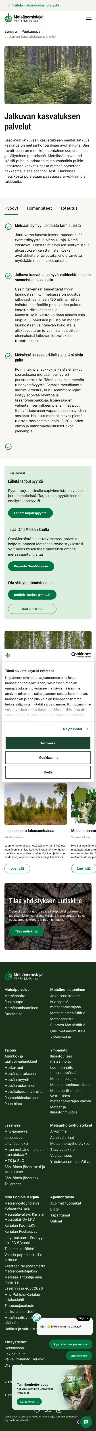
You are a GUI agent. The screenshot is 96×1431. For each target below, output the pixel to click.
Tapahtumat (60, 1215)
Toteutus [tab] (69, 208)
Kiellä (48, 772)
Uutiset (56, 1221)
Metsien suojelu (63, 1078)
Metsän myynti (16, 1079)
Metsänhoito (14, 996)
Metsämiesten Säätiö (68, 1013)
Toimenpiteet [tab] (39, 208)
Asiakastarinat (62, 1137)
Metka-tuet (13, 1067)
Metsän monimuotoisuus (70, 1084)
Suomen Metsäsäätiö (68, 1025)
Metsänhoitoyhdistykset (70, 1143)
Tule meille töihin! (19, 1248)
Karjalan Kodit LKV (19, 1225)
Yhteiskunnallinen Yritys (70, 1161)
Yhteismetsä (60, 1037)
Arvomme (58, 1131)
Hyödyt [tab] (11, 208)
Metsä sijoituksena (20, 1073)
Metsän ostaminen (19, 1085)
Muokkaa (45, 757)
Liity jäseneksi (16, 1143)
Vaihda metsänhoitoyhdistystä (35, 5)
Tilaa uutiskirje (62, 1149)
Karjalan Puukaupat (20, 1231)
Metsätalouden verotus (23, 1091)
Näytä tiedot (72, 729)
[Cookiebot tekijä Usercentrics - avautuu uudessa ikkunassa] (71, 655)
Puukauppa (13, 1002)
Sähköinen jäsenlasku (22, 1178)
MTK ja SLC (14, 1160)
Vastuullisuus (61, 1155)
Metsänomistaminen (21, 1008)
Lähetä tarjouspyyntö (30, 513)
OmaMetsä (13, 1014)
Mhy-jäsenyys (16, 1131)
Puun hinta (13, 1103)
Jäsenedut (13, 1137)
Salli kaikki (48, 743)
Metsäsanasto (62, 1019)
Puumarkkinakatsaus (21, 1097)
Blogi (54, 1209)
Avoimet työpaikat (65, 1203)
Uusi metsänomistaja (67, 1031)
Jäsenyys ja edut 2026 (23, 1288)
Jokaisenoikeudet (65, 996)
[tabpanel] (48, 336)
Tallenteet (12, 1184)
